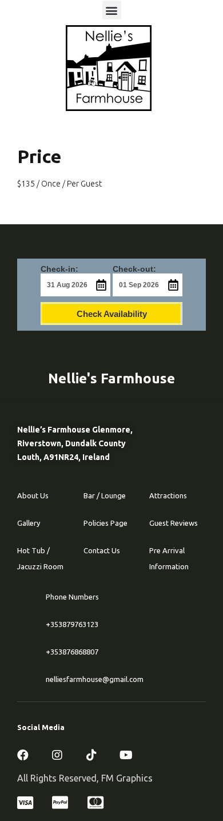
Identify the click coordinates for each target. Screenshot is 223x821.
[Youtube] (126, 755)
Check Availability (112, 314)
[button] (111, 10)
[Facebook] (23, 755)
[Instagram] (57, 755)
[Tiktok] (91, 755)
